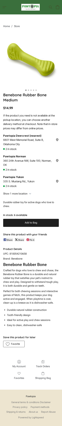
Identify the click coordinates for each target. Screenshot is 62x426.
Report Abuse (48, 411)
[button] (31, 7)
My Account (19, 366)
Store (17, 26)
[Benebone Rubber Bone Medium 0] (31, 59)
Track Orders (43, 366)
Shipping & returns (16, 411)
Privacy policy (20, 407)
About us (33, 411)
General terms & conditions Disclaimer (31, 402)
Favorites (19, 378)
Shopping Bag (43, 378)
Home (6, 26)
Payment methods (40, 407)
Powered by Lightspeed (31, 417)
